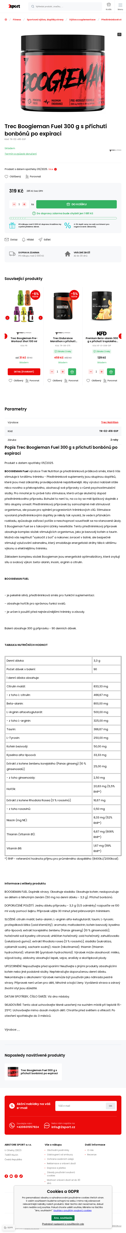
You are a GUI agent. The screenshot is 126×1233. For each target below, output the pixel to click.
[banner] (14, 6)
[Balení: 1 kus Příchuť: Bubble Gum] (32, 318)
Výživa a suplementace (82, 19)
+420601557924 (28, 1127)
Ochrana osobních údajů (60, 1159)
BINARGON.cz (114, 1225)
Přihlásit (110, 1106)
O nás (90, 1150)
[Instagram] (16, 1176)
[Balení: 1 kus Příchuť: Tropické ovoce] (24, 318)
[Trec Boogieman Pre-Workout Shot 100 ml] (24, 306)
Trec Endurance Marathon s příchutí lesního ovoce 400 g (63, 340)
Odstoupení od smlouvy (60, 1154)
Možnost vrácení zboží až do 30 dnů (63, 1181)
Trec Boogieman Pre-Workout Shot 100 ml (24, 340)
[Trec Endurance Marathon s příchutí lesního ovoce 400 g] (63, 306)
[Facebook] (6, 1176)
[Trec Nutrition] (115, 151)
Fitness (17, 19)
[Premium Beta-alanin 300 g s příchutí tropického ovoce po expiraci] (102, 306)
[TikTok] (21, 1176)
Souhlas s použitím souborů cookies (72, 1210)
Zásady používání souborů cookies (61, 1174)
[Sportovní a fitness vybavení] (6, 19)
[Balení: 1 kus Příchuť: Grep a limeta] (16, 318)
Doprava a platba (56, 1167)
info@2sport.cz (63, 1127)
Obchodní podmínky (58, 1150)
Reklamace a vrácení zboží (61, 1163)
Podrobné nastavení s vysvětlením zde (63, 1224)
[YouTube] (11, 1176)
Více (50, 169)
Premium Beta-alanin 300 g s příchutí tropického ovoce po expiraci (102, 340)
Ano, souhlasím (63, 1218)
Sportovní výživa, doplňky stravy (45, 19)
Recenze (91, 1154)
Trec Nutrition (109, 422)
